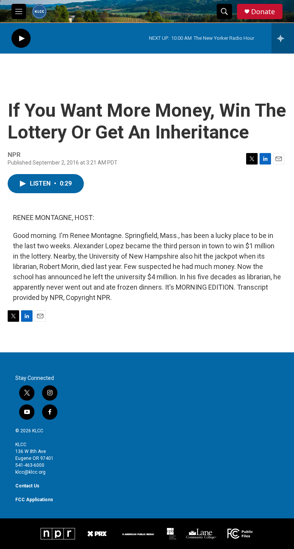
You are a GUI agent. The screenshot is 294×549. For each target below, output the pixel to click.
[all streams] (282, 38)
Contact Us (27, 486)
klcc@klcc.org (30, 472)
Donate (263, 12)
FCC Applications (34, 499)
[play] (21, 38)
